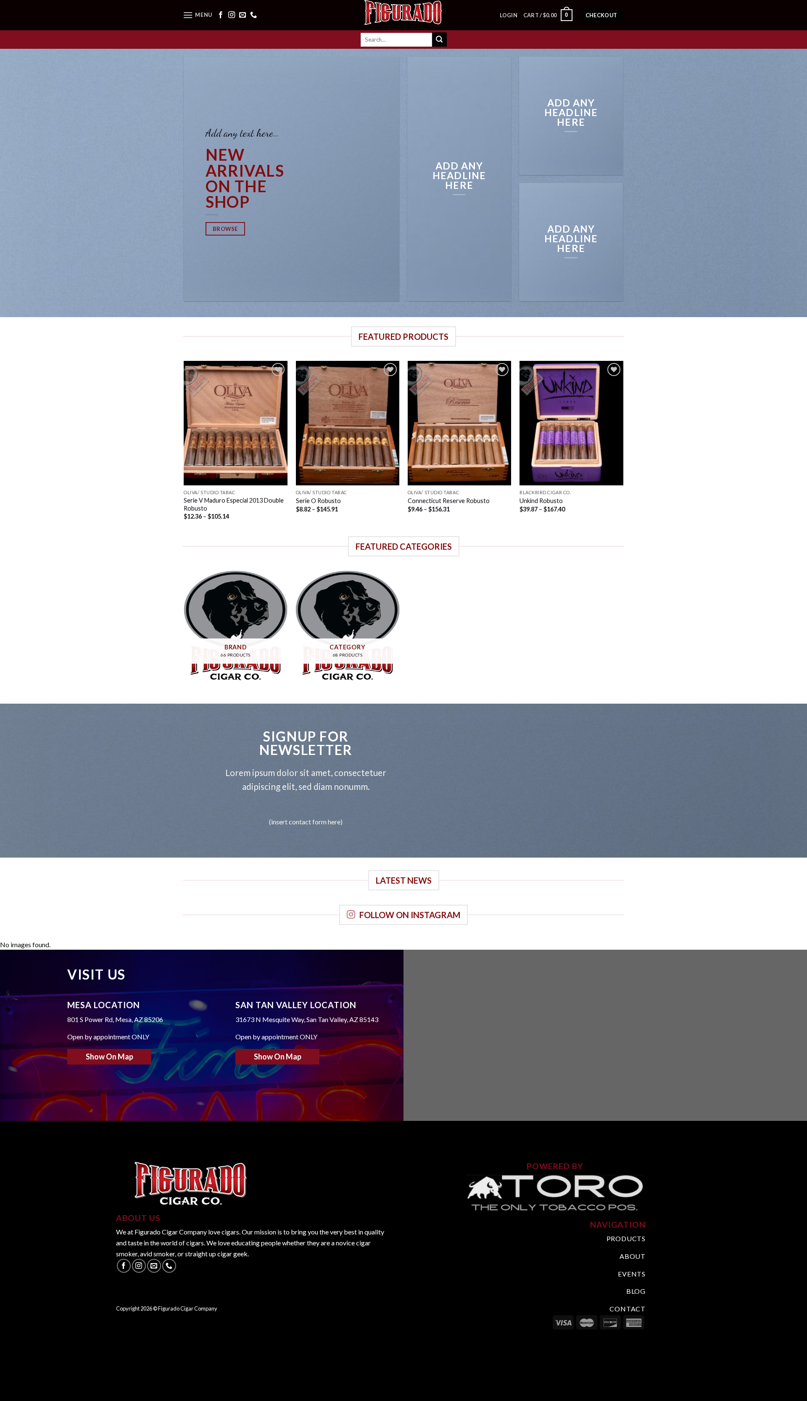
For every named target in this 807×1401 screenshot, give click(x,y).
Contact (627, 1309)
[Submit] (439, 39)
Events (632, 1274)
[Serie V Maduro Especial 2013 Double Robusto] (235, 423)
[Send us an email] (242, 15)
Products (626, 1238)
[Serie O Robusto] (348, 423)
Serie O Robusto (319, 500)
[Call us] (253, 15)
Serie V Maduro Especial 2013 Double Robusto (234, 504)
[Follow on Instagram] (231, 15)
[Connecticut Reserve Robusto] (460, 423)
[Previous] (184, 447)
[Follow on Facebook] (220, 15)
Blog (636, 1291)
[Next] (623, 447)
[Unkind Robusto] (571, 423)
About (633, 1256)
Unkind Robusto (541, 500)
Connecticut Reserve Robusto (449, 500)
